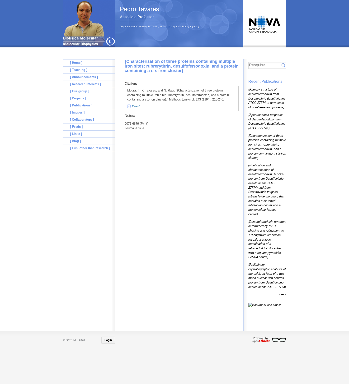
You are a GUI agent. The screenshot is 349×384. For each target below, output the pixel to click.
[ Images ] (77, 112)
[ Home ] (76, 62)
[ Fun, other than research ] (90, 148)
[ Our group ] (79, 91)
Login (108, 340)
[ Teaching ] (78, 70)
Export (136, 106)
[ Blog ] (75, 141)
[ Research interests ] (85, 84)
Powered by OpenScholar (269, 340)
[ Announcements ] (84, 77)
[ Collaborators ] (82, 119)
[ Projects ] (78, 98)
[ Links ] (76, 134)
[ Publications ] (81, 105)
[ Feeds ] (76, 126)
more (281, 294)
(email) (195, 26)
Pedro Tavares (139, 9)
